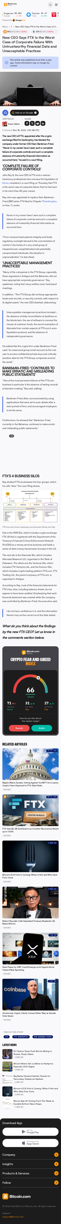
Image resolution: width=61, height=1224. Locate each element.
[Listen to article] (5, 113)
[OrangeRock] (19, 20)
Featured (11, 26)
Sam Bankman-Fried (43, 1037)
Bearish (19, 728)
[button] (35, 112)
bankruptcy (50, 201)
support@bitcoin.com (13, 1216)
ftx (6, 1037)
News (5, 26)
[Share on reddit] (37, 123)
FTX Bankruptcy (21, 1037)
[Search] (50, 4)
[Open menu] (56, 4)
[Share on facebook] (27, 123)
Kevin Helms (14, 124)
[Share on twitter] (32, 123)
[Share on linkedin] (43, 123)
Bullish (42, 728)
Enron (5, 182)
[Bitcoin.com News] (10, 5)
